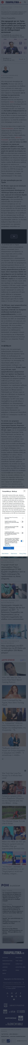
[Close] (24, 491)
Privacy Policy (22, 553)
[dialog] (14, 522)
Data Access (14, 553)
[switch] (22, 521)
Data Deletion (5, 553)
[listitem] (14, 518)
